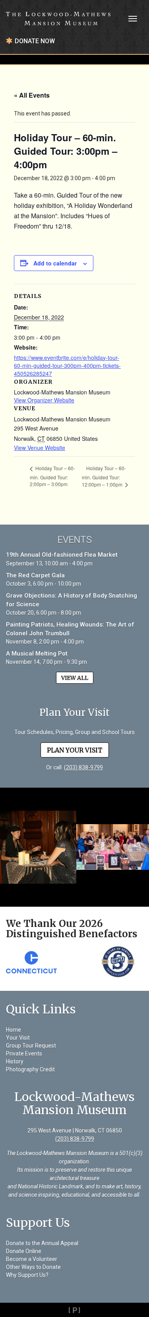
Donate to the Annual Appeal (42, 1243)
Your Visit (18, 1037)
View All (74, 677)
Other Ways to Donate (33, 1267)
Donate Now (35, 41)
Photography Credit (30, 1069)
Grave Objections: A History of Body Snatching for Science (71, 600)
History (14, 1061)
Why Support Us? (27, 1275)
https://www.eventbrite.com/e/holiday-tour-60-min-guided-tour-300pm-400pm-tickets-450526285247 (67, 365)
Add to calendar (55, 263)
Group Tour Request (31, 1045)
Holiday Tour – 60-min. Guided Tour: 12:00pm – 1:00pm (104, 476)
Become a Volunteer (31, 1259)
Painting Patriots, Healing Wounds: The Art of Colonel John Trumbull (70, 628)
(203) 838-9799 (83, 767)
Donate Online (23, 1251)
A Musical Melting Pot (37, 653)
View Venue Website (39, 448)
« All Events (32, 95)
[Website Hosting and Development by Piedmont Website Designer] (74, 1310)
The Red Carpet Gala (35, 575)
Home (13, 1030)
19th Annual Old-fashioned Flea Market (62, 554)
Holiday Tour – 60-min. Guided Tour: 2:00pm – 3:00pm (52, 476)
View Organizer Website (44, 400)
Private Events (24, 1053)
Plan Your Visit (75, 750)
